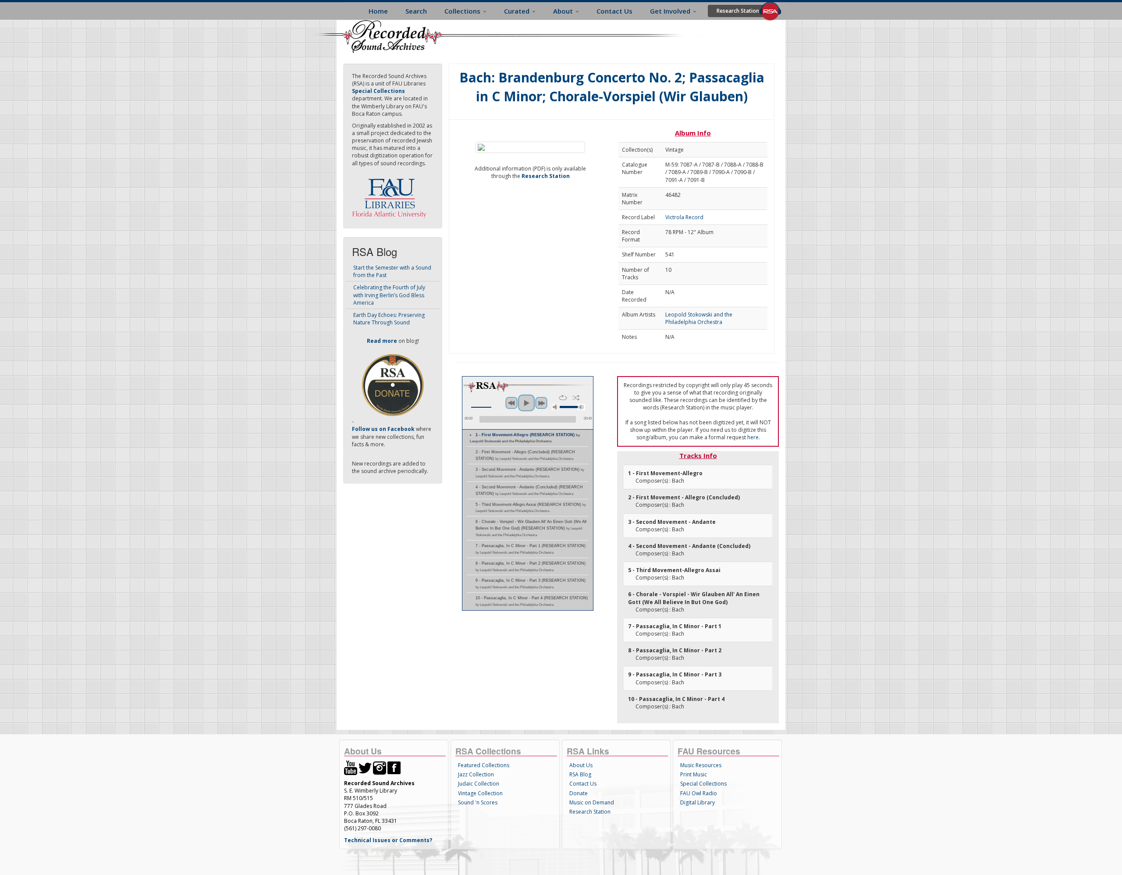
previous (511, 403)
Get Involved (671, 11)
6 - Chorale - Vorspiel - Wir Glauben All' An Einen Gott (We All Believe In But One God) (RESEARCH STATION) (531, 528)
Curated (517, 11)
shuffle (576, 398)
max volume (581, 407)
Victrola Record (684, 217)
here (753, 437)
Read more (382, 341)
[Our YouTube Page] (350, 767)
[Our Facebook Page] (394, 767)
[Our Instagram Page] (379, 767)
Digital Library (697, 802)
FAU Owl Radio (698, 793)
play (526, 403)
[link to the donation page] (393, 384)
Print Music (693, 774)
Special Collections (703, 783)
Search (416, 11)
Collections (463, 11)
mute (556, 407)
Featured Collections (483, 765)
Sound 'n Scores (477, 802)
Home (378, 11)
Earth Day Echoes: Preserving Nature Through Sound (389, 318)
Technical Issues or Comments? (388, 840)
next (541, 403)
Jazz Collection (476, 774)
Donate (578, 793)
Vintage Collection (480, 793)
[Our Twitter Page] (365, 767)
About (564, 11)
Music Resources (700, 765)
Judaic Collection (478, 783)
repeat (562, 398)
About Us (581, 765)
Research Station (738, 10)
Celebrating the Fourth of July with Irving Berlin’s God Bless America (389, 295)
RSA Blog (580, 774)
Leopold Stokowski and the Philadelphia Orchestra (698, 318)
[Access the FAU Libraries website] (391, 195)
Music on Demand (591, 802)
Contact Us (614, 11)
